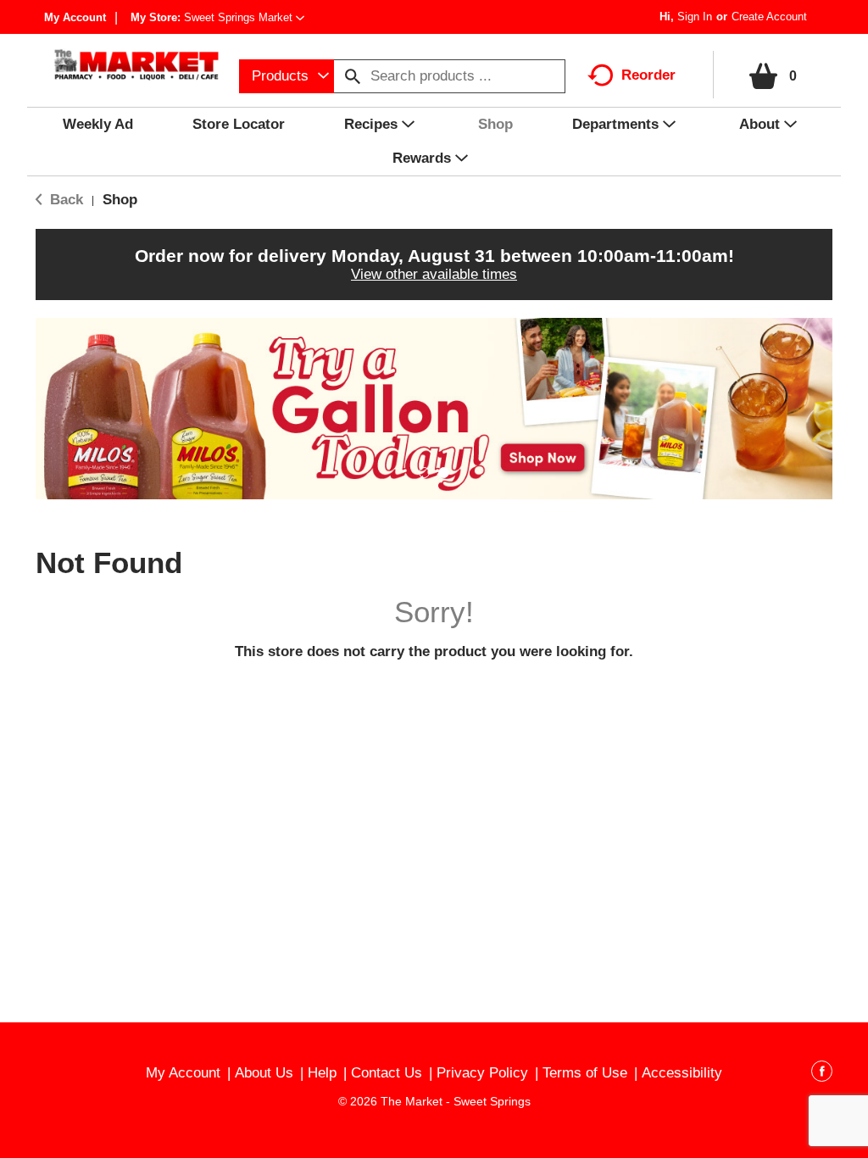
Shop (120, 200)
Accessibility (682, 1073)
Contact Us (386, 1073)
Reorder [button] (648, 75)
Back (64, 200)
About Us (264, 1073)
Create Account (769, 16)
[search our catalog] (352, 76)
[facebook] (821, 1074)
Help (322, 1073)
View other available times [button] (434, 274)
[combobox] (286, 76)
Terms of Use (584, 1073)
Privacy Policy (482, 1073)
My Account (75, 17)
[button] (244, 17)
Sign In (694, 16)
